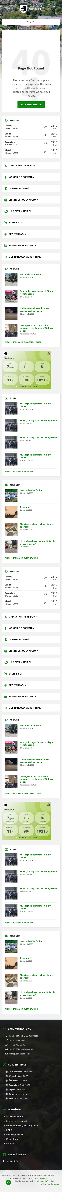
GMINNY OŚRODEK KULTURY (23, 199)
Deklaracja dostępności (17, 1121)
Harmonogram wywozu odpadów (22, 1125)
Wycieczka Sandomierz (32, 274)
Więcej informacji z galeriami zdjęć (23, 342)
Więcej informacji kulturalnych (21, 558)
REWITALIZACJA (17, 234)
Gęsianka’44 (26, 506)
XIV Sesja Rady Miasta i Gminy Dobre (35, 456)
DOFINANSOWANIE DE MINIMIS (25, 256)
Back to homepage (31, 104)
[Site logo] (31, 12)
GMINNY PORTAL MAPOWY (23, 165)
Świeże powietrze (14, 1116)
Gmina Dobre (13, 1161)
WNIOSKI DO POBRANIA (21, 177)
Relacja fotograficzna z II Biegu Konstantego (36, 292)
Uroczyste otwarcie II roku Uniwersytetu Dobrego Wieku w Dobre (36, 328)
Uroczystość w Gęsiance (32, 490)
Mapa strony (12, 1139)
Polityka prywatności (16, 1134)
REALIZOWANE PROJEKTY (22, 245)
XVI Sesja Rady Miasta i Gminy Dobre (35, 405)
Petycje (10, 1143)
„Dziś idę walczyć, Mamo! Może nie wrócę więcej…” (37, 542)
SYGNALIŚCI (15, 222)
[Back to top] (8, 1182)
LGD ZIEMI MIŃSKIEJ (20, 211)
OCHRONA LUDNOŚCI (20, 188)
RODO (9, 1130)
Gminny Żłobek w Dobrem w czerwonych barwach (34, 309)
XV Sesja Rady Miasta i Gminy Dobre (38, 420)
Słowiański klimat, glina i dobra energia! (36, 525)
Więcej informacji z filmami (19, 471)
